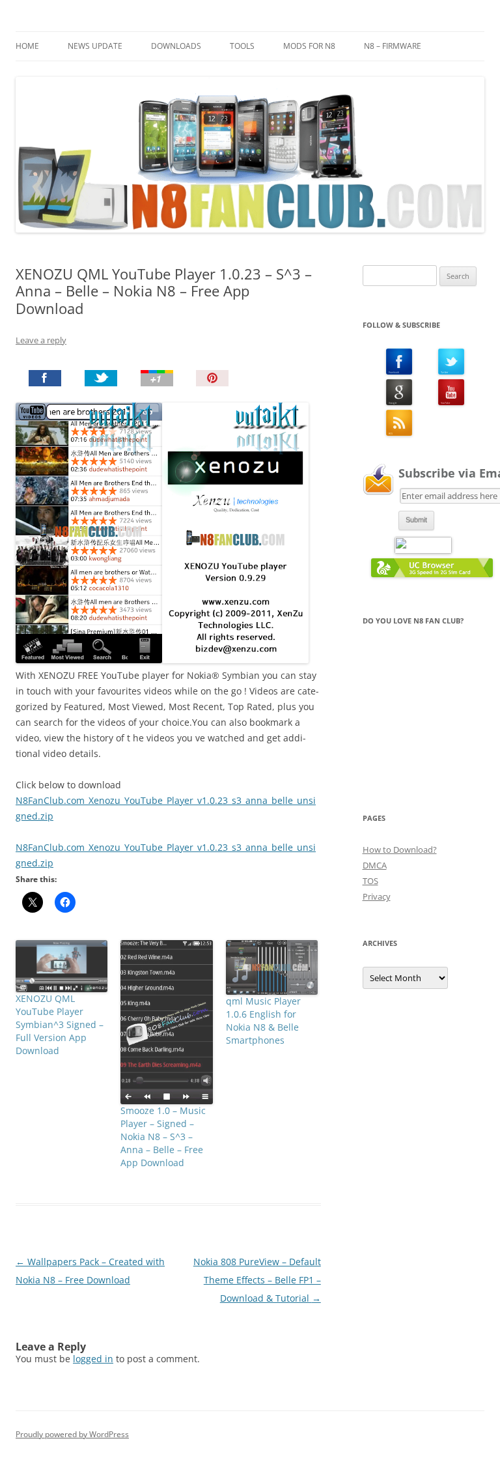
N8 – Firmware (392, 45)
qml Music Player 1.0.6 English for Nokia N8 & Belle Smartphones (263, 1020)
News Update (95, 45)
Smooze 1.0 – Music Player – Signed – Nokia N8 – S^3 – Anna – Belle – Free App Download (163, 1136)
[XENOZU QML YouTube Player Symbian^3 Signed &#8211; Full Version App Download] (61, 966)
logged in (93, 1358)
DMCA (375, 865)
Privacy (377, 896)
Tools (242, 45)
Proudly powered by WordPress (72, 1434)
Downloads (176, 45)
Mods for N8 (309, 45)
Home (27, 45)
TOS (370, 881)
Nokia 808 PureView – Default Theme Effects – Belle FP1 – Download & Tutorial (257, 1279)
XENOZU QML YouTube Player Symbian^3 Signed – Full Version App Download (60, 1024)
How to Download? (400, 849)
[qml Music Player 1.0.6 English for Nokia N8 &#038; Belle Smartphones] (272, 967)
